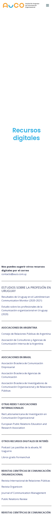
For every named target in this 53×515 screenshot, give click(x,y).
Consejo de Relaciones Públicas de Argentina (26, 333)
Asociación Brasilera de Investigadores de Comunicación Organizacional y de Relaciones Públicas (26, 387)
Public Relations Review (14, 499)
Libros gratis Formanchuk (15, 457)
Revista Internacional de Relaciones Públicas (25, 480)
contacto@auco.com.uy (13, 274)
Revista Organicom (11, 486)
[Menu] (47, 5)
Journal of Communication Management (23, 493)
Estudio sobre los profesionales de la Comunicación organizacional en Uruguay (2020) (24, 310)
